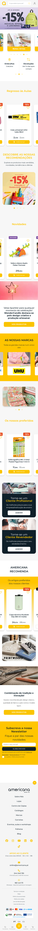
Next (33, 19)
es (23, 922)
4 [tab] (21, 54)
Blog (19, 834)
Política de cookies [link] (19, 899)
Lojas (19, 801)
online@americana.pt (19, 865)
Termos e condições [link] (19, 891)
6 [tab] (27, 54)
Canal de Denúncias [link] (19, 904)
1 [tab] (11, 54)
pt (14, 922)
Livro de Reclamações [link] (19, 901)
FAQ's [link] (19, 894)
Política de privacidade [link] (19, 896)
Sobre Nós (19, 797)
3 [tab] (17, 54)
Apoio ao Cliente (19, 853)
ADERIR (19, 513)
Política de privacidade (18, 757)
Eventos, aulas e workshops (19, 824)
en (19, 922)
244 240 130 (19, 873)
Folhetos (19, 829)
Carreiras (19, 820)
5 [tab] (24, 54)
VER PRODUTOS (19, 324)
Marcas (19, 815)
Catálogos (19, 811)
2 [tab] (14, 54)
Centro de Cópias (19, 806)
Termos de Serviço (14, 754)
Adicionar (20, 142)
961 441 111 (19, 883)
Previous (5, 19)
